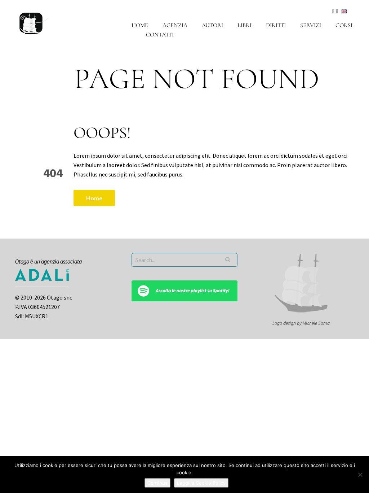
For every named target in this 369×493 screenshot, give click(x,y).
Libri (244, 25)
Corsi (343, 25)
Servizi (310, 25)
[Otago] (34, 22)
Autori (212, 25)
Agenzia (175, 25)
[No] (360, 474)
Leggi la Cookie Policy (201, 483)
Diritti (276, 25)
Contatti (160, 34)
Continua (157, 483)
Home (140, 25)
